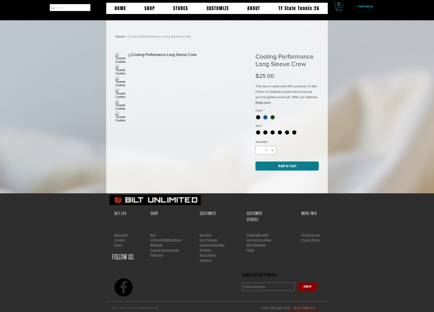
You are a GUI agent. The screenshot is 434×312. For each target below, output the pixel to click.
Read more (263, 102)
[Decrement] (259, 150)
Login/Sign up (365, 6)
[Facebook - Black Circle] (123, 287)
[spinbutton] (266, 150)
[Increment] (273, 150)
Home (120, 36)
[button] (149, 8)
